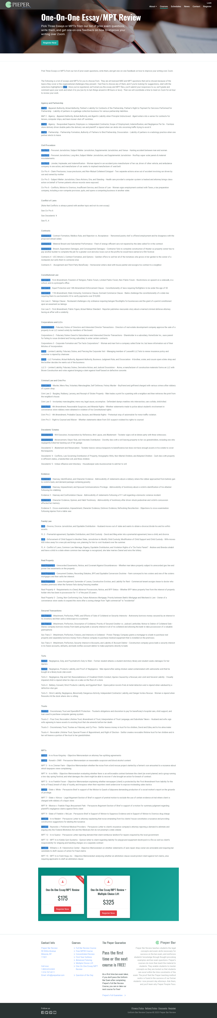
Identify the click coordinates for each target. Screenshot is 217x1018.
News (187, 6)
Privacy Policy (137, 1008)
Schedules (176, 6)
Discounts (162, 1008)
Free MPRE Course (83, 951)
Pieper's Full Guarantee (114, 995)
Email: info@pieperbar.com (52, 975)
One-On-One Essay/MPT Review (85, 967)
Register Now (49, 42)
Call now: (45, 966)
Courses (164, 6)
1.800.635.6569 (48, 969)
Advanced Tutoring (82, 960)
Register (207, 6)
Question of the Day (83, 975)
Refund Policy (151, 1008)
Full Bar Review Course (84, 948)
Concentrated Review (84, 954)
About (152, 6)
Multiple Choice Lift (83, 963)
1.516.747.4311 (48, 972)
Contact (196, 6)
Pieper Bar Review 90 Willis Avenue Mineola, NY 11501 (49, 952)
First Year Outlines (82, 957)
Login (209, 3)
